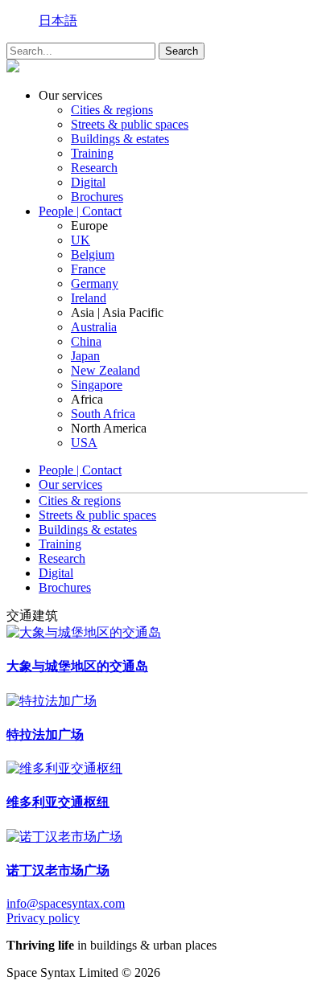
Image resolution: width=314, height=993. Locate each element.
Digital (88, 182)
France (88, 269)
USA (84, 442)
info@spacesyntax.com (65, 903)
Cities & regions (112, 110)
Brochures (97, 196)
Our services (70, 484)
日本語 (58, 20)
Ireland (88, 298)
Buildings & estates (120, 139)
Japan (85, 356)
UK (80, 240)
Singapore (96, 385)
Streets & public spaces (129, 124)
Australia (94, 327)
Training (92, 153)
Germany (94, 283)
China (86, 341)
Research (94, 167)
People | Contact (80, 211)
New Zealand (105, 370)
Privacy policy (43, 918)
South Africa (103, 414)
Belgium (92, 254)
